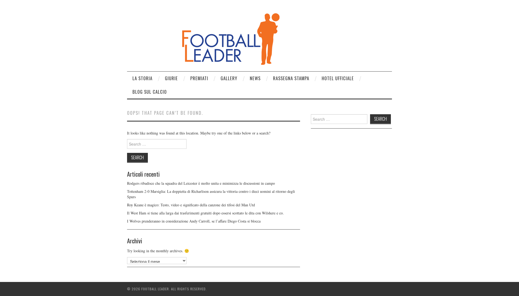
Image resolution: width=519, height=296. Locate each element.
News (255, 78)
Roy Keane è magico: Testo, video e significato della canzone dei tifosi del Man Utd (191, 204)
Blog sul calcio (149, 91)
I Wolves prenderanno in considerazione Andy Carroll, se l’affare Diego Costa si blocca (194, 221)
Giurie (171, 78)
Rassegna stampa (291, 78)
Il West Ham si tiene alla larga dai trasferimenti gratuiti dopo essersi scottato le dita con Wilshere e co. (205, 213)
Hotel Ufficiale (338, 78)
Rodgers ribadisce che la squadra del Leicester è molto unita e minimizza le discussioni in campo (201, 183)
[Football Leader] (203, 37)
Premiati (199, 78)
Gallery (229, 78)
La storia (142, 78)
